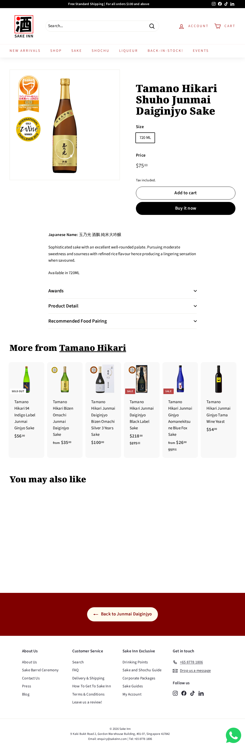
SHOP (56, 50)
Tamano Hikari (92, 347)
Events (201, 50)
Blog (25, 694)
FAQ (75, 670)
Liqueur (128, 50)
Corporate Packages (138, 678)
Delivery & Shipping (88, 678)
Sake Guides (132, 686)
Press (26, 686)
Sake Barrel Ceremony (40, 670)
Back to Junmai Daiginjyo (126, 614)
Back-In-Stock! (165, 50)
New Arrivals (25, 50)
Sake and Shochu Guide (142, 670)
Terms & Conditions (88, 694)
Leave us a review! (87, 702)
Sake (76, 50)
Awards (56, 291)
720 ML (145, 138)
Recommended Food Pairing (77, 321)
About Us (29, 662)
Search (78, 662)
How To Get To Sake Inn (91, 686)
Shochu (101, 50)
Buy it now (185, 208)
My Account (131, 694)
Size (140, 127)
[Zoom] (65, 125)
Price (140, 155)
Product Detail (63, 306)
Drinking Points (135, 662)
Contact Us (31, 678)
